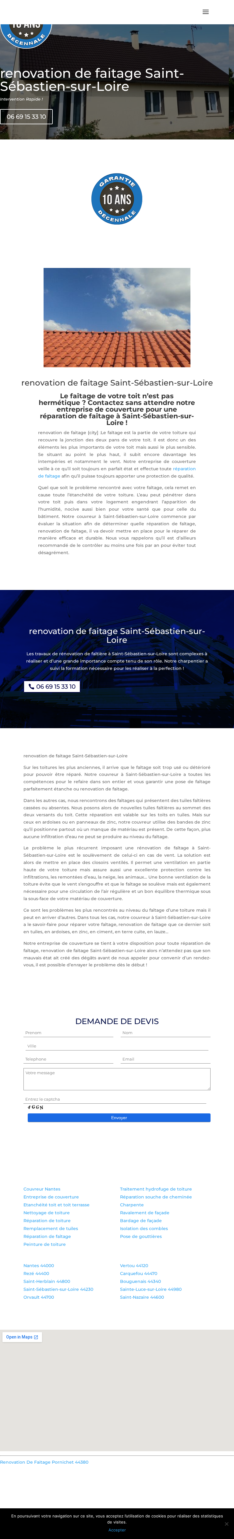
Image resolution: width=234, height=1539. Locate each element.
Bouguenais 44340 (140, 1281)
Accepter (117, 1529)
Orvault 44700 (38, 1297)
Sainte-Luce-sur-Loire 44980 (151, 1289)
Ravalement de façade (144, 1212)
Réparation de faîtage (47, 1236)
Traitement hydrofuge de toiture (156, 1189)
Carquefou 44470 (138, 1273)
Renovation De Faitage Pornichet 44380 (44, 1462)
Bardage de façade (141, 1220)
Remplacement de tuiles (50, 1228)
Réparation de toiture (47, 1220)
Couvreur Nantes (41, 1189)
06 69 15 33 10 (26, 116)
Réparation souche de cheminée (156, 1197)
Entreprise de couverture (51, 1197)
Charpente (132, 1205)
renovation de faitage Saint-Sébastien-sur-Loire (92, 79)
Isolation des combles (144, 1228)
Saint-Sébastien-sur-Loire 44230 (58, 1289)
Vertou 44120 (134, 1265)
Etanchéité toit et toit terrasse (56, 1205)
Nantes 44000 (38, 1265)
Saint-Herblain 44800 (46, 1281)
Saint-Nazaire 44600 (142, 1297)
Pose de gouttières (141, 1236)
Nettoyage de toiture (46, 1212)
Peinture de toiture (44, 1244)
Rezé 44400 (36, 1273)
